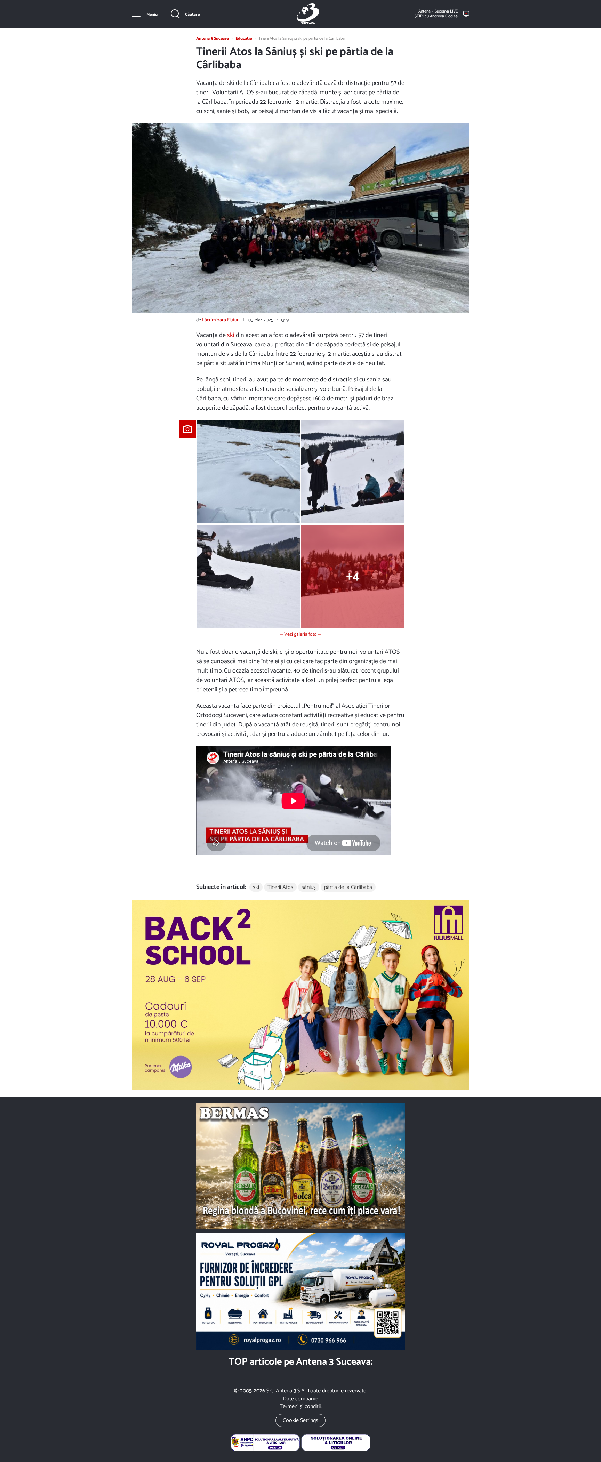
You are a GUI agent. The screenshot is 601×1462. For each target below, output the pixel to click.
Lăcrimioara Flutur (220, 320)
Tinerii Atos (280, 887)
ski (230, 335)
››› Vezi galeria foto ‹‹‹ (300, 634)
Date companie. (301, 1399)
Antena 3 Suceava (308, 13)
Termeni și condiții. (301, 1406)
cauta (185, 13)
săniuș (309, 887)
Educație (243, 38)
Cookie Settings (300, 1420)
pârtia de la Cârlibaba (348, 887)
